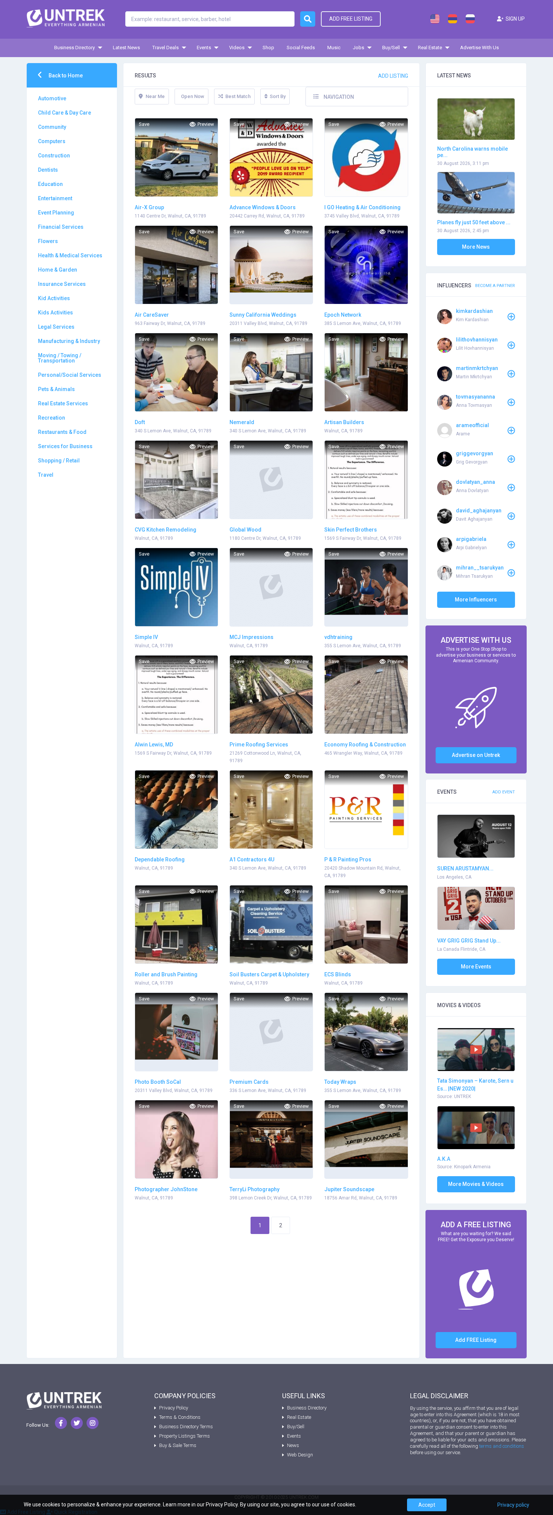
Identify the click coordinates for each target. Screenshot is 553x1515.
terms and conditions (501, 1446)
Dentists (48, 170)
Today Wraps (340, 1082)
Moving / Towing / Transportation (59, 358)
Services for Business (65, 446)
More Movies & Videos (476, 1184)
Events (204, 47)
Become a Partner (495, 286)
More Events (476, 967)
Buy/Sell (391, 47)
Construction (54, 156)
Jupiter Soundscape (349, 1189)
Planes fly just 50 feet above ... (473, 222)
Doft (140, 422)
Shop (268, 47)
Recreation (51, 418)
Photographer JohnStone (166, 1189)
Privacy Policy (173, 1408)
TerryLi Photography (254, 1189)
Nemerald (241, 422)
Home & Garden (57, 270)
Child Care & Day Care (64, 113)
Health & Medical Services (70, 255)
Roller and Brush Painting (166, 974)
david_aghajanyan (478, 511)
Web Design (300, 1455)
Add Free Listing (350, 19)
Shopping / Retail (59, 461)
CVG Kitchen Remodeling (165, 530)
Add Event (503, 792)
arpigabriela (471, 539)
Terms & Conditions (180, 1417)
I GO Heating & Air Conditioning (362, 207)
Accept (426, 1505)
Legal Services (56, 327)
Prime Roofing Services (258, 745)
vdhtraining (338, 637)
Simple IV (146, 637)
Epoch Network (342, 315)
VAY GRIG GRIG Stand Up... (469, 941)
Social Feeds (301, 47)
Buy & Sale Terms (177, 1445)
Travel (45, 475)
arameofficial (472, 425)
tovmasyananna (475, 397)
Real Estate (430, 47)
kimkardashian (474, 311)
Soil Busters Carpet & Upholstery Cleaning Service (269, 975)
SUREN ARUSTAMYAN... (465, 868)
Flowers (48, 241)
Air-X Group (149, 207)
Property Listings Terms (184, 1436)
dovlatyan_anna (475, 482)
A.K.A (443, 1159)
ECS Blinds (337, 974)
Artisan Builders (344, 422)
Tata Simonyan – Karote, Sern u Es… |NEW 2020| (475, 1085)
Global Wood (245, 530)
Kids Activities (55, 313)
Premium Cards (249, 1082)
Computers (51, 141)
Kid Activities (54, 298)
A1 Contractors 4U (251, 859)
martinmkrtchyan (477, 368)
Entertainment (55, 198)
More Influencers (476, 600)
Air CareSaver (152, 315)
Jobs (358, 47)
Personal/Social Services (69, 375)
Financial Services (61, 227)
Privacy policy (513, 1504)
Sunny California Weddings (262, 315)
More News (476, 247)
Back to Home (65, 76)
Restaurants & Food (62, 432)
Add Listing (393, 76)
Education (50, 184)
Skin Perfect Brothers (350, 530)
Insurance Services (62, 284)
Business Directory (74, 47)
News (293, 1445)
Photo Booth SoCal (158, 1082)
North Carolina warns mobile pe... (472, 152)
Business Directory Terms (186, 1426)
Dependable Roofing (160, 859)
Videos (237, 47)
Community (52, 127)
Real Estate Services (63, 403)
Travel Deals (165, 47)
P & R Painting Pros (347, 859)
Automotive (52, 98)
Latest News (126, 47)
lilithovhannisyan (477, 340)
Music (333, 47)
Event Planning (56, 213)
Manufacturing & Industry (69, 341)
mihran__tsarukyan (480, 568)
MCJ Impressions (251, 637)
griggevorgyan (474, 453)
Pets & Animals (56, 389)
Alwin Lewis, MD (154, 745)
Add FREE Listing (476, 1340)
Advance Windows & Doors (262, 207)
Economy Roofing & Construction (365, 745)
